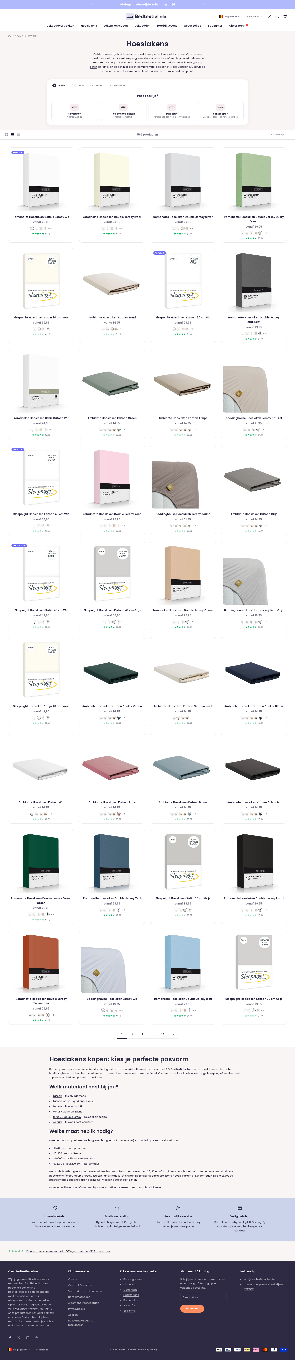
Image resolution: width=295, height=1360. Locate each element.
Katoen (57, 1096)
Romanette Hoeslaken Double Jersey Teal (112, 898)
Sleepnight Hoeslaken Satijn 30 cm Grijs (183, 898)
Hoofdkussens (167, 25)
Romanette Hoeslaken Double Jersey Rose (112, 514)
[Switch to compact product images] (18, 134)
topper (180, 58)
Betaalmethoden (79, 1297)
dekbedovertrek (118, 1187)
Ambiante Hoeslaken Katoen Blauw (183, 802)
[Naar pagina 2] (173, 1034)
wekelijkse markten (26, 1308)
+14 (265, 232)
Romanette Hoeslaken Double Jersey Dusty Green (254, 219)
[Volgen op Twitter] (18, 1337)
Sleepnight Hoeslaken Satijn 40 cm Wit (41, 610)
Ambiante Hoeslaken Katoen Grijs (254, 514)
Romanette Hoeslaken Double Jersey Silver (183, 217)
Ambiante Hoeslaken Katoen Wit (41, 802)
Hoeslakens (89, 25)
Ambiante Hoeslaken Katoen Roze (112, 802)
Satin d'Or (129, 1305)
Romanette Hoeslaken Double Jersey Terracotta (41, 1001)
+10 (192, 329)
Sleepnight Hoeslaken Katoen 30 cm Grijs (253, 999)
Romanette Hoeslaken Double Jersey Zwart (254, 898)
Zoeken (73, 1315)
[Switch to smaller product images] (12, 134)
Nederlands (253, 16)
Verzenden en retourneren (85, 1291)
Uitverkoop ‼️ (239, 25)
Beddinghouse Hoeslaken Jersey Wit (112, 999)
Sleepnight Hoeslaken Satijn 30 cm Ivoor (41, 317)
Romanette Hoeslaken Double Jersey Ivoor (112, 217)
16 (162, 1034)
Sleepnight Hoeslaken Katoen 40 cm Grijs (112, 610)
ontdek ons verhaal (37, 1325)
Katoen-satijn (61, 1101)
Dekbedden (142, 25)
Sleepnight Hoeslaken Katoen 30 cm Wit (183, 317)
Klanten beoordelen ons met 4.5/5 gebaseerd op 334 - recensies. (68, 1251)
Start (10, 36)
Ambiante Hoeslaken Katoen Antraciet (254, 802)
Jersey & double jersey (67, 1117)
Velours (57, 1122)
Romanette (130, 1300)
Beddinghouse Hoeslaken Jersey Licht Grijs (254, 610)
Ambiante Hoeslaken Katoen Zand (112, 317)
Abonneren (192, 1308)
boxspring (130, 58)
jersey (198, 62)
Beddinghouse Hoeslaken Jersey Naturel (254, 418)
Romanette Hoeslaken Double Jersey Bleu (183, 999)
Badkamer (215, 25)
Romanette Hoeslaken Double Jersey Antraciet (253, 320)
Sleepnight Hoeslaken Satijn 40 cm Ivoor (41, 706)
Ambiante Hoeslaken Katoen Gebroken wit (182, 706)
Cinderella (129, 1284)
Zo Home (129, 1310)
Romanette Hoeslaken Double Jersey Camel (182, 610)
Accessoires (192, 25)
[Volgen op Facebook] (10, 1337)
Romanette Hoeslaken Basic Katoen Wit (41, 418)
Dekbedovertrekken (60, 25)
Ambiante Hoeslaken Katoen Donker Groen (112, 706)
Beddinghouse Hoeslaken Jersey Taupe (183, 514)
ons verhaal (68, 1226)
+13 (123, 429)
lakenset (156, 1187)
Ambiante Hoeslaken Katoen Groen (112, 418)
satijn (93, 67)
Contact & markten (80, 1285)
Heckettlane (131, 1295)
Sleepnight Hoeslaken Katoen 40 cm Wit (41, 514)
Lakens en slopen (116, 25)
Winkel (20, 36)
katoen (188, 62)
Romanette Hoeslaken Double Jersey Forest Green (41, 900)
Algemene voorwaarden (83, 1303)
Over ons (74, 1279)
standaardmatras (155, 58)
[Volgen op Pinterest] (36, 1337)
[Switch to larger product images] (6, 134)
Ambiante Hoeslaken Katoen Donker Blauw (253, 706)
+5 (50, 429)
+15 (50, 228)
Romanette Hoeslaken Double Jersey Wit (41, 217)
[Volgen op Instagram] (27, 1337)
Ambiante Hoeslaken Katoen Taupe (183, 418)
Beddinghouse (132, 1279)
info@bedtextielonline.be (260, 1279)
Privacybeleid (76, 1309)
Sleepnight (130, 1289)
